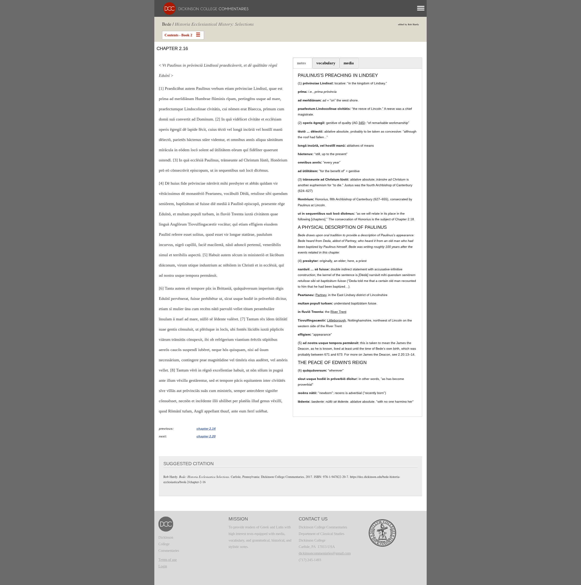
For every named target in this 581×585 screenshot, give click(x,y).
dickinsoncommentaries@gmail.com (325, 553)
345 (361, 123)
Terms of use (167, 560)
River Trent (338, 312)
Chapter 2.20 (206, 436)
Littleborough (336, 320)
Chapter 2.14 (206, 428)
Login (162, 566)
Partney (320, 295)
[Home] (204, 8)
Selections (214, 24)
